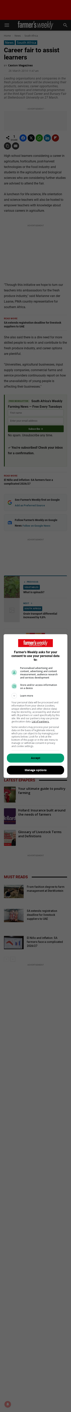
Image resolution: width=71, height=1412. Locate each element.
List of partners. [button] (40, 721)
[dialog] (35, 706)
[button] (35, 696)
